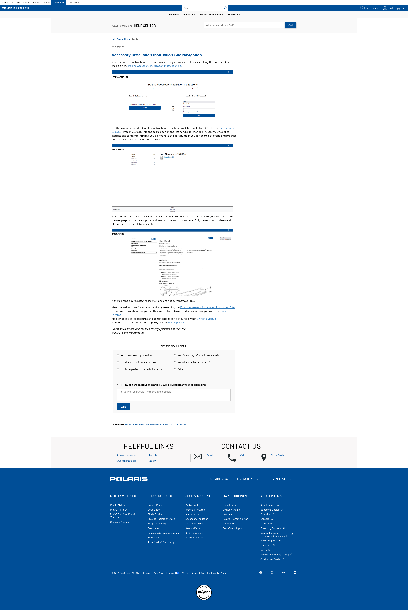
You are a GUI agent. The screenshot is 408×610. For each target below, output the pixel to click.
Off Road (15, 2)
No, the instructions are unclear (138, 362)
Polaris (5, 2)
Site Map (136, 573)
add (166, 424)
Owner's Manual (207, 318)
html (172, 424)
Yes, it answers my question (136, 355)
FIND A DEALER (247, 479)
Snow (26, 2)
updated (182, 424)
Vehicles (174, 14)
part (162, 424)
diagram (127, 424)
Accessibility (198, 573)
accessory (154, 424)
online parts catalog (180, 322)
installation (144, 424)
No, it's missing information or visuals (198, 355)
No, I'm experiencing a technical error (141, 369)
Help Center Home (121, 39)
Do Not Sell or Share (216, 573)
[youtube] (283, 573)
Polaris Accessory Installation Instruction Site (155, 66)
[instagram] (272, 573)
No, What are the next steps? (194, 362)
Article (135, 39)
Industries (189, 14)
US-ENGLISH (278, 479)
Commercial (59, 2)
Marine (46, 2)
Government (74, 2)
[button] (209, 456)
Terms (185, 573)
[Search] (225, 8)
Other (181, 369)
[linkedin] (295, 573)
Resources (234, 14)
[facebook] (260, 573)
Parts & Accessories (211, 14)
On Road (36, 2)
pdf (176, 424)
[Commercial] (16, 8)
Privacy (146, 573)
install (135, 424)
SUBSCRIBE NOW (216, 479)
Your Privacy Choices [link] (163, 573)
